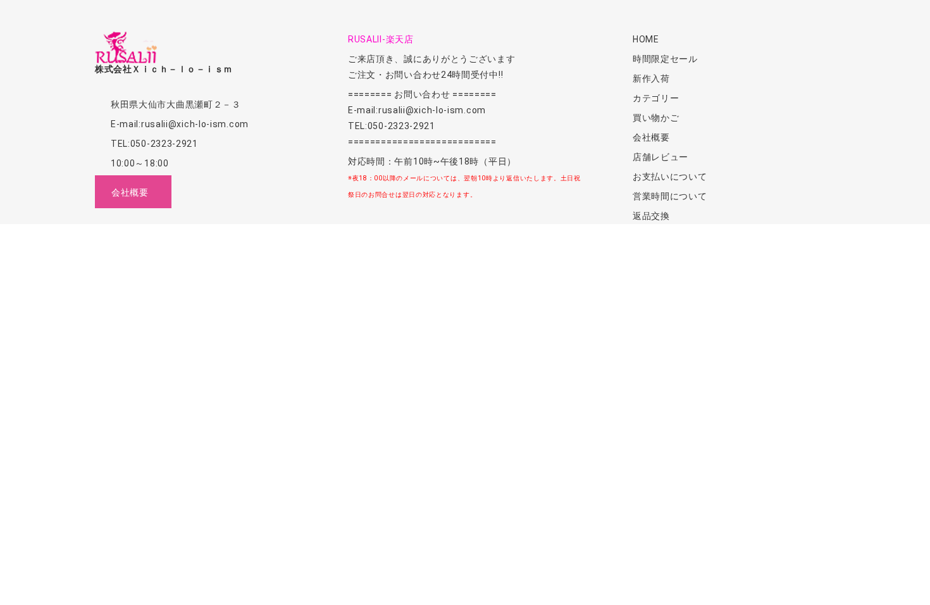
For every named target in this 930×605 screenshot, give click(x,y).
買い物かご (656, 118)
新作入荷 (651, 78)
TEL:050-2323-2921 (154, 144)
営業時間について (670, 196)
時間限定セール (665, 59)
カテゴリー (656, 98)
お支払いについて (670, 177)
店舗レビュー (660, 157)
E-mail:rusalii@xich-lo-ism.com (180, 124)
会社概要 (651, 137)
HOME (646, 39)
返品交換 (651, 216)
